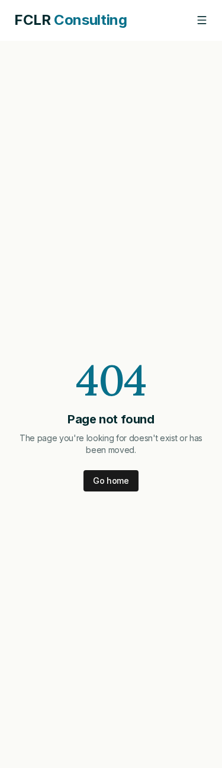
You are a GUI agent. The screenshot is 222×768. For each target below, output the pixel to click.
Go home (111, 480)
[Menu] (202, 20)
